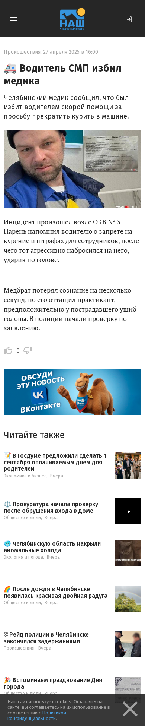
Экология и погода (23, 557)
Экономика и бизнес (25, 476)
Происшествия (22, 52)
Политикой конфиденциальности (36, 715)
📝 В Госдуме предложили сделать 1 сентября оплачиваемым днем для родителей (55, 462)
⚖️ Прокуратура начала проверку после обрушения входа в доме (51, 507)
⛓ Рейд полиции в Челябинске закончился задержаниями (46, 637)
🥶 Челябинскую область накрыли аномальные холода (52, 546)
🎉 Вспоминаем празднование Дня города (53, 683)
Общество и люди (22, 517)
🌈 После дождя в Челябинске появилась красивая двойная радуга (55, 592)
